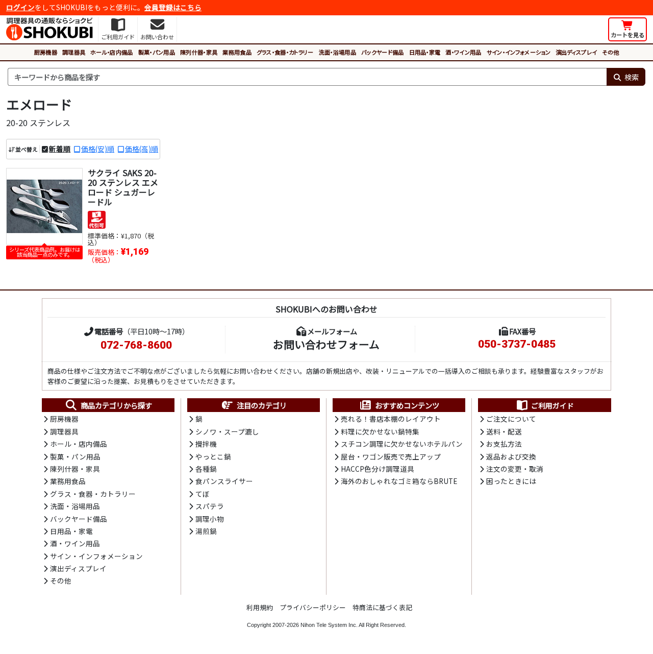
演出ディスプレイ (576, 52)
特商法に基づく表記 (382, 607)
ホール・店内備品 (111, 52)
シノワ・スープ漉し (227, 431)
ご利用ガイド (552, 405)
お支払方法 (504, 444)
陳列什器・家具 (198, 52)
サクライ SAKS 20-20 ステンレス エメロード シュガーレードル (123, 187)
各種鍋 (206, 469)
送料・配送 (504, 431)
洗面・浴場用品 (337, 52)
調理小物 (209, 519)
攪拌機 (206, 444)
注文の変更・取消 (514, 469)
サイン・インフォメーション (518, 52)
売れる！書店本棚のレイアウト (391, 419)
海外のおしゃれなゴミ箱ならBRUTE (399, 481)
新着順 (59, 148)
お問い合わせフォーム (326, 344)
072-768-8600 (136, 345)
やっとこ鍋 (213, 456)
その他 (610, 52)
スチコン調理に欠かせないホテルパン (402, 444)
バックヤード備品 (382, 52)
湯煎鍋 (206, 531)
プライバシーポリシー (313, 607)
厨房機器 (45, 52)
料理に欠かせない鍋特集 (380, 431)
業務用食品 (237, 52)
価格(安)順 (97, 148)
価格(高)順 (141, 148)
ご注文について (511, 419)
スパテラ (209, 506)
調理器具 (73, 52)
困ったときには (511, 481)
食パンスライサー (224, 481)
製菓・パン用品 (156, 52)
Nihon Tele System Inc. (329, 625)
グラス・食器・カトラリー (285, 52)
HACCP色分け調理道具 (377, 469)
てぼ (202, 494)
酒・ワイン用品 (463, 52)
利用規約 (259, 607)
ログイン (20, 7)
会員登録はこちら (173, 7)
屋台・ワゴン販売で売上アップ (391, 456)
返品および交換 (511, 456)
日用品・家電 (425, 52)
